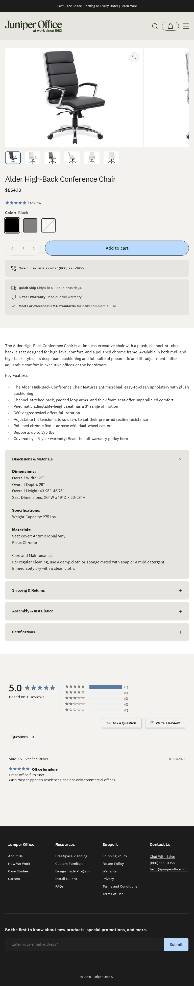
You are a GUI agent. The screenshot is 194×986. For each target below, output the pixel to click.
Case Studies (18, 871)
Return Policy (113, 863)
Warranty (110, 871)
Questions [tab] (19, 736)
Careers (14, 878)
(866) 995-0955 (71, 268)
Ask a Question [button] (124, 723)
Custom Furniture (69, 863)
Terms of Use (113, 894)
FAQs (59, 886)
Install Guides (66, 878)
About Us (15, 856)
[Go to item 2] (32, 157)
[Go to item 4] (72, 157)
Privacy (108, 878)
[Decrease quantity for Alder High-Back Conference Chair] (11, 248)
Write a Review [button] (168, 723)
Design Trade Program (72, 871)
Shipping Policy (115, 856)
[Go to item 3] (52, 157)
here (124, 438)
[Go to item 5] (92, 157)
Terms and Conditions (120, 886)
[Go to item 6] (111, 157)
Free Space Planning (71, 856)
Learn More (128, 6)
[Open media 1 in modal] (134, 57)
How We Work (19, 863)
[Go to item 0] (13, 157)
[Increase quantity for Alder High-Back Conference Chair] (35, 248)
